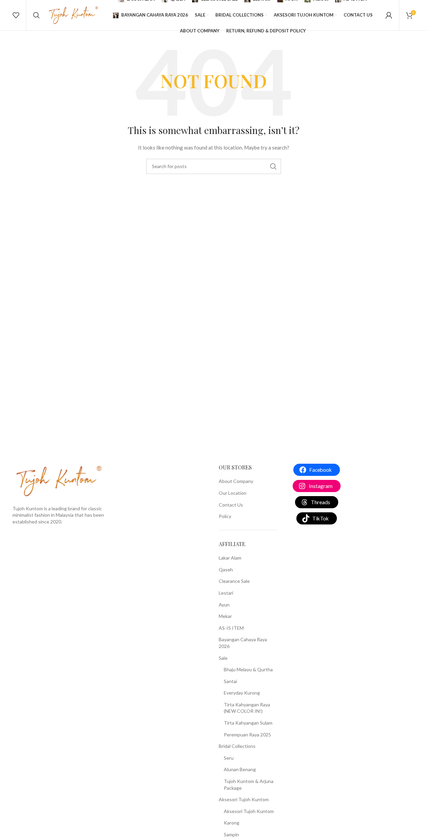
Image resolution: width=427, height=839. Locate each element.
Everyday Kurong (242, 693)
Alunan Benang (240, 769)
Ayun (224, 604)
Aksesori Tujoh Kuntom (244, 799)
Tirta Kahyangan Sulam (248, 723)
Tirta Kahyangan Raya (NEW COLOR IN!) (247, 708)
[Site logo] (73, 15)
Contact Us (231, 505)
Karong (231, 823)
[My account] (389, 15)
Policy (225, 516)
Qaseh (226, 569)
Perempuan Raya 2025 (247, 734)
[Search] (36, 15)
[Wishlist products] (16, 15)
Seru (229, 758)
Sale (223, 658)
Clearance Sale (234, 581)
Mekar (225, 616)
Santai (230, 681)
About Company (236, 481)
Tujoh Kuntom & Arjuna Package (248, 784)
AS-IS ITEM (231, 628)
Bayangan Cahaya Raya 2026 (243, 643)
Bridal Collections (237, 746)
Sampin (231, 834)
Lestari (226, 593)
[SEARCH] (273, 166)
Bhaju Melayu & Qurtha (248, 669)
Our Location (232, 493)
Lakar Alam (230, 558)
